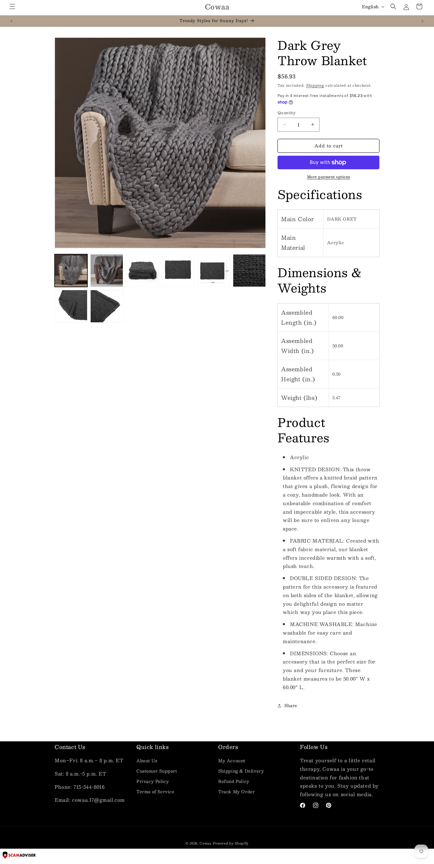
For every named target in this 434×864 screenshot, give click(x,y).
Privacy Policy (152, 781)
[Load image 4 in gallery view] (178, 270)
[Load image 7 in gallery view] (71, 306)
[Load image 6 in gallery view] (249, 270)
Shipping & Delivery (241, 770)
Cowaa (205, 843)
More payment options (328, 176)
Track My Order (236, 791)
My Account (231, 760)
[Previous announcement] (11, 21)
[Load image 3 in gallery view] (142, 270)
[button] (12, 6)
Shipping (315, 85)
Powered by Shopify (231, 843)
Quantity (287, 113)
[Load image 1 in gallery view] (71, 270)
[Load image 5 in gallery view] (213, 270)
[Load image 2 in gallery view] (106, 270)
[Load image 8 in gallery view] (106, 306)
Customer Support (156, 770)
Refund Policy (233, 781)
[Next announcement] (422, 21)
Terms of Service (155, 791)
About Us (146, 760)
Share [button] (290, 705)
